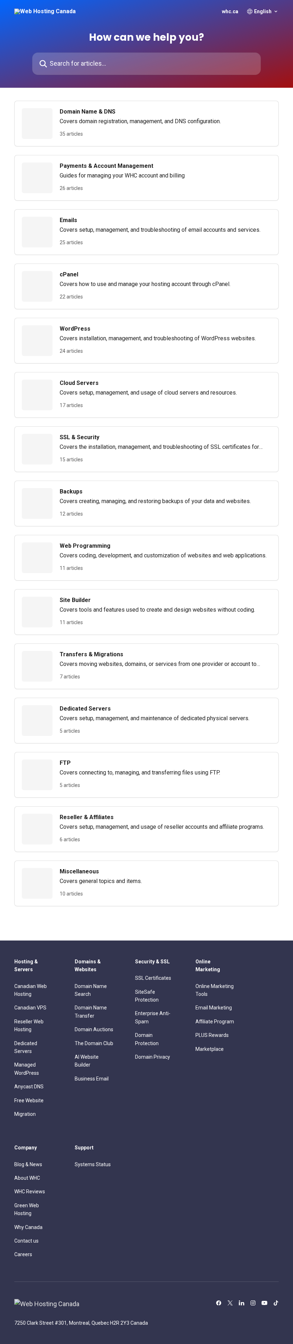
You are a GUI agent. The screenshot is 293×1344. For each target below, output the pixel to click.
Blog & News (28, 1164)
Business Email (92, 1079)
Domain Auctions (94, 1029)
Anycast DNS (29, 1086)
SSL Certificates (153, 978)
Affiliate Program (214, 1021)
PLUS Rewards (212, 1035)
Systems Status (93, 1164)
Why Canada (28, 1227)
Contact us (26, 1241)
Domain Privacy (152, 1057)
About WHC (27, 1178)
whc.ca (230, 11)
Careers (23, 1254)
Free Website (29, 1100)
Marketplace (209, 1049)
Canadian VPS (30, 1007)
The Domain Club (94, 1043)
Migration (25, 1114)
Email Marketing (213, 1007)
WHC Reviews (29, 1191)
